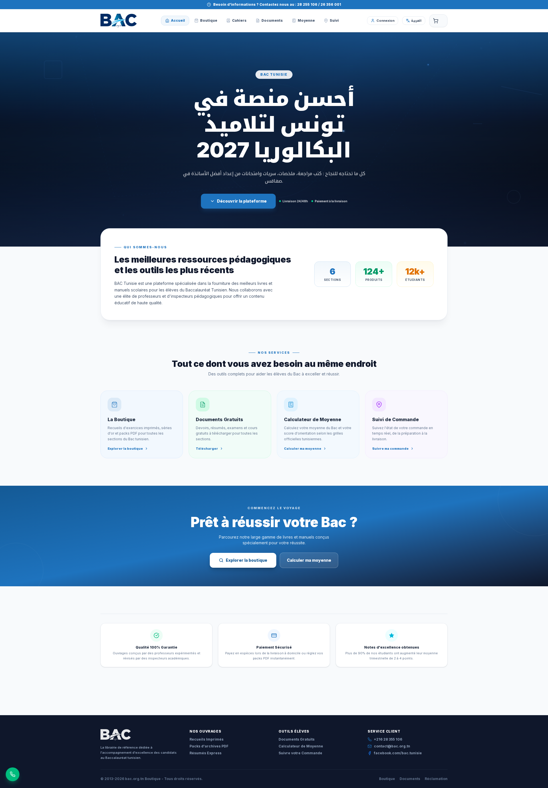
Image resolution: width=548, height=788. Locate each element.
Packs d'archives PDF (209, 746)
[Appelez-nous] (12, 774)
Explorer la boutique (246, 560)
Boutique (387, 779)
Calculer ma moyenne (309, 560)
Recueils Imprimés (206, 739)
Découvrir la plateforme (242, 201)
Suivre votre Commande (300, 753)
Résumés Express (205, 753)
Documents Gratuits (297, 739)
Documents (410, 779)
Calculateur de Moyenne (301, 746)
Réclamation (436, 779)
